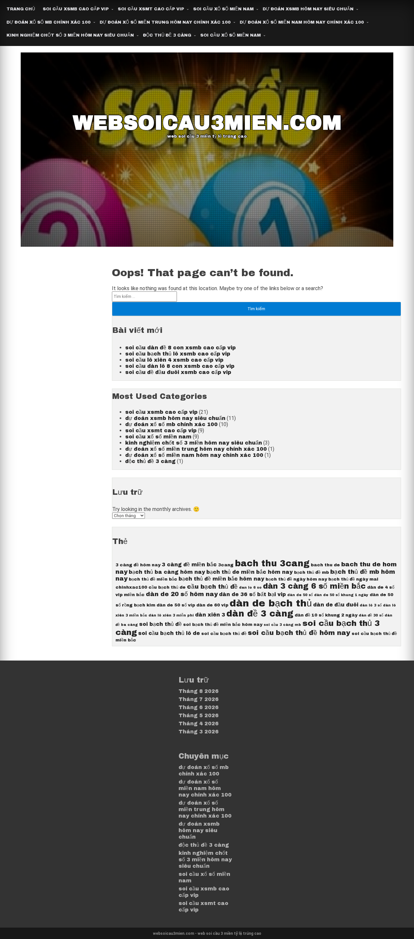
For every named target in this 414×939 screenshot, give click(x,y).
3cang (226, 564)
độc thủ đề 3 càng (167, 35)
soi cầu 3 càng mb (282, 625)
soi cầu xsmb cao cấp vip (76, 9)
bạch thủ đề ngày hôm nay (296, 579)
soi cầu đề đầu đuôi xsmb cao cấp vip (178, 372)
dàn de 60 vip (212, 605)
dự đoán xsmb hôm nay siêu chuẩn (308, 9)
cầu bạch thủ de (167, 587)
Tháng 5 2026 (199, 715)
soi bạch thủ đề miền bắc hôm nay (222, 624)
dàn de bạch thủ (271, 603)
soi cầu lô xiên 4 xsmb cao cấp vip (174, 360)
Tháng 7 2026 (199, 699)
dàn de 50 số (300, 595)
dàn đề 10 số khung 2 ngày (326, 615)
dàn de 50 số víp (176, 605)
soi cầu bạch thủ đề (223, 633)
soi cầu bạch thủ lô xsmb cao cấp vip (177, 353)
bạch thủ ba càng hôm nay (167, 572)
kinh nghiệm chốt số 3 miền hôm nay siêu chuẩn (70, 35)
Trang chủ (20, 9)
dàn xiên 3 (210, 614)
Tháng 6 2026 (199, 707)
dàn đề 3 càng (259, 613)
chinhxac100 (131, 587)
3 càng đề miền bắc (189, 564)
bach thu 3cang (272, 563)
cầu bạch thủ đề (212, 586)
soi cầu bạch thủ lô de (169, 633)
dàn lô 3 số (371, 605)
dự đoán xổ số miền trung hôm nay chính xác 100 (165, 22)
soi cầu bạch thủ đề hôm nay (299, 632)
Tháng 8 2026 (199, 691)
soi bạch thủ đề (160, 624)
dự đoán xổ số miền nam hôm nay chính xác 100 (302, 22)
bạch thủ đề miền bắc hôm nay (221, 579)
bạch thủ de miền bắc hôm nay (249, 572)
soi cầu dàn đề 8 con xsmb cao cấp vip (180, 347)
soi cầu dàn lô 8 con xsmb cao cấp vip (179, 366)
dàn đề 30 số (371, 615)
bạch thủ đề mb (311, 572)
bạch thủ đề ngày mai (353, 579)
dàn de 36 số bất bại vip (252, 594)
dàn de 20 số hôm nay (182, 594)
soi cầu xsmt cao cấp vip (151, 9)
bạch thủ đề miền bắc (153, 579)
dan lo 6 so (250, 587)
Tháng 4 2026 (199, 723)
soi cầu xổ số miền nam (223, 9)
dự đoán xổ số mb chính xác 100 (48, 22)
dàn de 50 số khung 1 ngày (341, 595)
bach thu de (325, 564)
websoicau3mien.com (207, 123)
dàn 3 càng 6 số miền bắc (314, 586)
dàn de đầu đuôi (335, 604)
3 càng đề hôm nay (137, 564)
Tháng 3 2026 (199, 731)
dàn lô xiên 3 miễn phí (171, 615)
